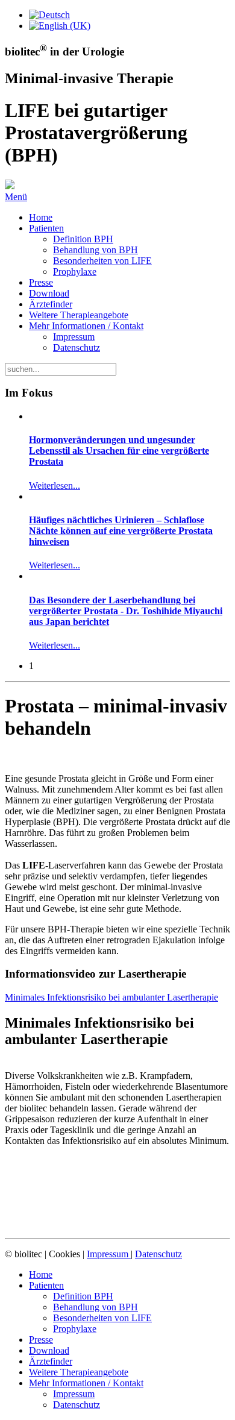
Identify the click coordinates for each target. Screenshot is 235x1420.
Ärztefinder (50, 304)
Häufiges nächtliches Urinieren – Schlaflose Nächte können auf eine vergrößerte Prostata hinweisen (121, 531)
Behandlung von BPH (95, 250)
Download (49, 293)
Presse (41, 282)
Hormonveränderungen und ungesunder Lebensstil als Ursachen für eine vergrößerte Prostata (119, 451)
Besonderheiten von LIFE (102, 261)
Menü (16, 197)
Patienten (46, 228)
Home (40, 217)
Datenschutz (76, 347)
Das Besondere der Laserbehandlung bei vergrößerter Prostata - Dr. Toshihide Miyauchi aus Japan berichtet (125, 611)
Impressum (74, 336)
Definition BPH (83, 239)
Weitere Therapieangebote (78, 315)
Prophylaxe (74, 271)
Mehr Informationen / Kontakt (86, 326)
